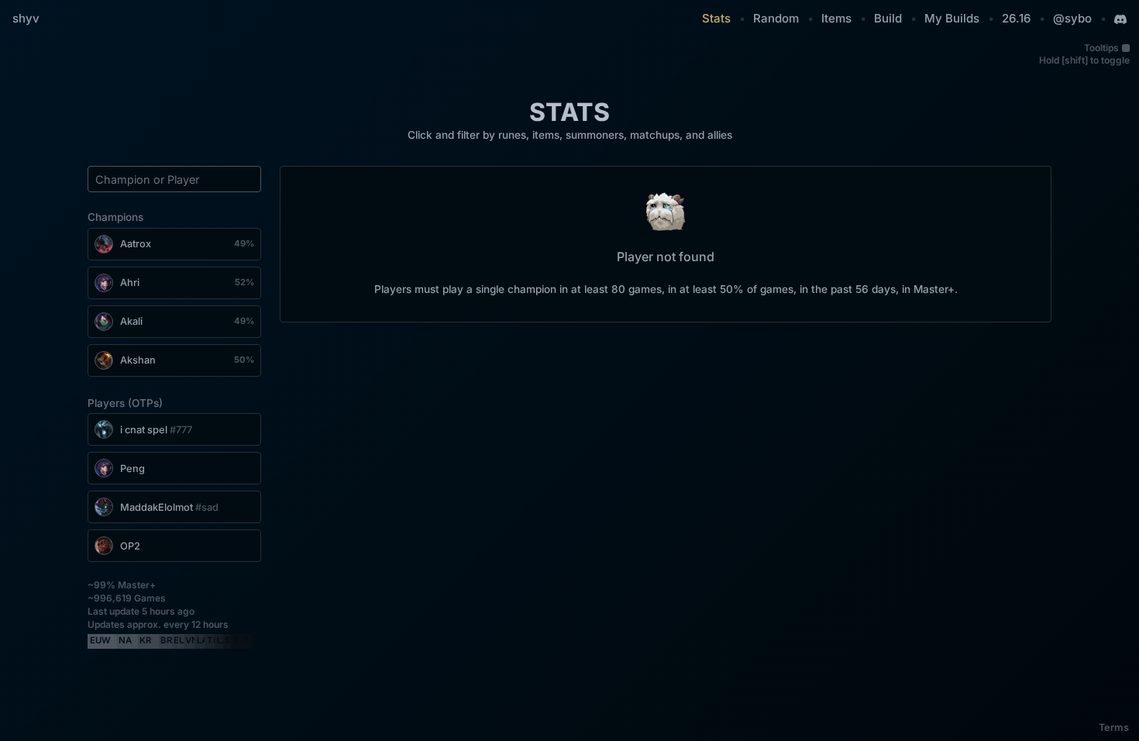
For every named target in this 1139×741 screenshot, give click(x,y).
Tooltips (1101, 47)
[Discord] (1120, 19)
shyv (26, 18)
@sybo (1072, 18)
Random (776, 18)
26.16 (1016, 18)
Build (888, 18)
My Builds (951, 18)
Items (836, 18)
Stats (716, 18)
